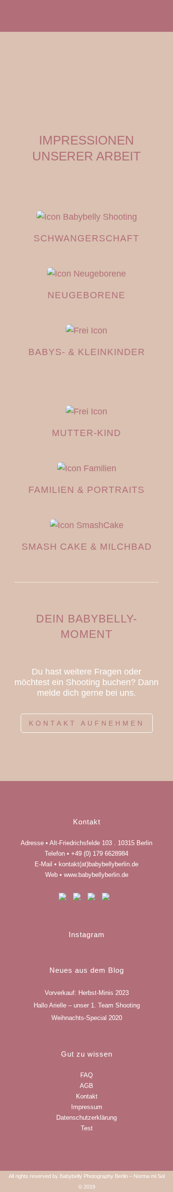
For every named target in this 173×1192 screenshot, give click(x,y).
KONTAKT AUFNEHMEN (87, 723)
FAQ (86, 1075)
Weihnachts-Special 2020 (86, 1017)
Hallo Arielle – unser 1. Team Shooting (87, 1005)
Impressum (86, 1107)
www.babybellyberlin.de (96, 874)
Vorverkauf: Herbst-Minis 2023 (87, 992)
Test (87, 1128)
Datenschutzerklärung (86, 1117)
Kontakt (87, 1096)
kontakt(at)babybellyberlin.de (98, 864)
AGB (86, 1085)
